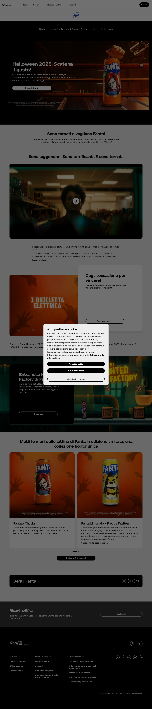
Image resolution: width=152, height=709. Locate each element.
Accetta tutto (76, 364)
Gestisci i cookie (76, 379)
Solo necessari (76, 370)
